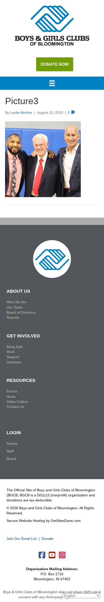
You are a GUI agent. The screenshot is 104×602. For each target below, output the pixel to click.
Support (13, 357)
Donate (47, 539)
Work (11, 352)
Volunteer (14, 362)
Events (12, 391)
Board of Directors (21, 312)
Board (11, 459)
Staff (10, 451)
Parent (12, 444)
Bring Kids (15, 347)
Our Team (14, 307)
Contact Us (15, 407)
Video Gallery (17, 402)
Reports (13, 317)
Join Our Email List (22, 539)
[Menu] (52, 83)
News (11, 397)
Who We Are (17, 302)
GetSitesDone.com (66, 521)
